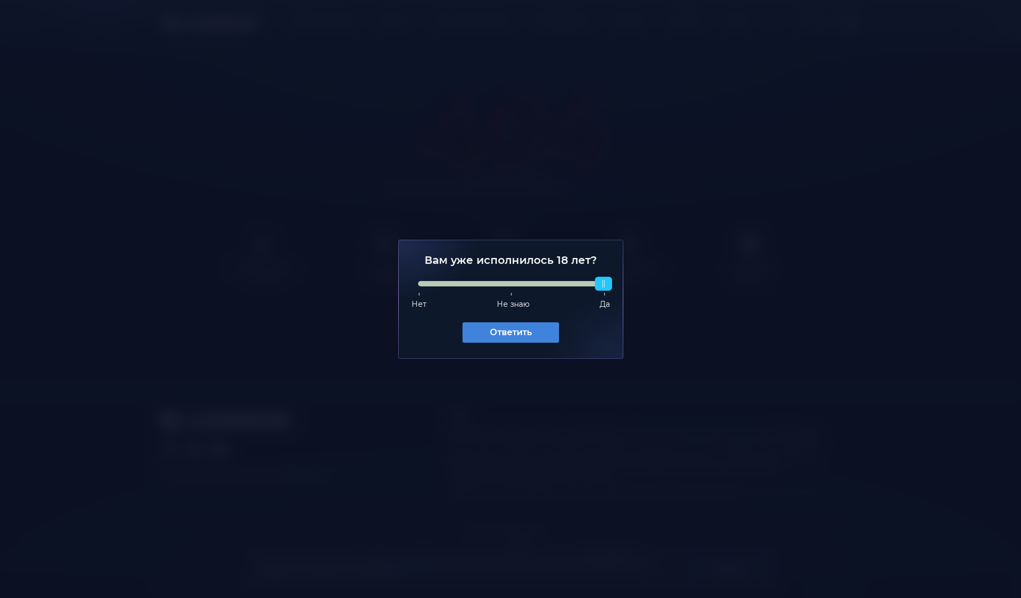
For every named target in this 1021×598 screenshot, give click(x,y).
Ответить (511, 332)
